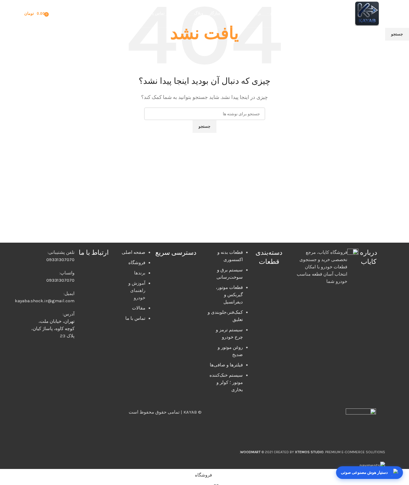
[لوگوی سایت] (367, 13)
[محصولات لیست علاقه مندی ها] (56, 14)
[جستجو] (65, 14)
